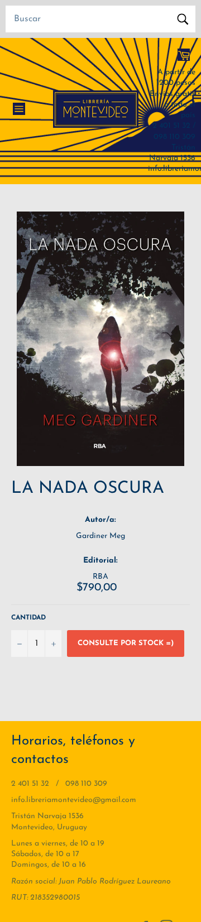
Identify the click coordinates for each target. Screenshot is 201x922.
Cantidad (28, 617)
